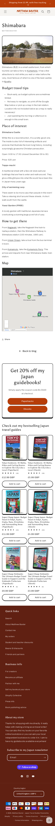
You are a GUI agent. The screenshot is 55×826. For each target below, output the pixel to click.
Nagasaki (12, 227)
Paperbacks (27, 401)
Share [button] (7, 339)
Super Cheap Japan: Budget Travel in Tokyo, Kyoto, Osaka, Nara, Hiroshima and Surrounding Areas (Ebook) (40, 522)
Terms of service (32, 816)
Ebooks (28, 409)
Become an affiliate (14, 677)
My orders (9, 636)
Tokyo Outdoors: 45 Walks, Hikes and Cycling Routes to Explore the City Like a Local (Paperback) (14, 466)
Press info (9, 701)
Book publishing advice (15, 707)
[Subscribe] (45, 757)
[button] (5, 12)
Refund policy (45, 816)
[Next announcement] (50, 4)
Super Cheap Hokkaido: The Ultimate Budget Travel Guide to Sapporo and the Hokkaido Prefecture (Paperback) (14, 579)
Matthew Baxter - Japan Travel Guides (26, 813)
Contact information (22, 820)
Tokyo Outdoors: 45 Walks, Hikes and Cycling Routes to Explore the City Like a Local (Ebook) (40, 466)
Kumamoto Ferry (35, 249)
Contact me (10, 630)
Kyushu (7, 81)
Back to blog (29, 351)
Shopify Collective (13, 695)
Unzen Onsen (14, 240)
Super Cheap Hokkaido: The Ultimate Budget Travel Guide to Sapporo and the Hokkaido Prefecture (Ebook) (40, 579)
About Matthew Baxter (15, 624)
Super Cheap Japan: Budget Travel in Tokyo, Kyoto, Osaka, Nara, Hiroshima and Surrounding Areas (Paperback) (14, 522)
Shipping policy (37, 820)
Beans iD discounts (14, 648)
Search (8, 618)
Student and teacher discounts (19, 642)
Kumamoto (32, 71)
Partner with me (12, 684)
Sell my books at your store (17, 689)
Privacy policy (18, 816)
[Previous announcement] (5, 4)
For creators (11, 671)
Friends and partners (14, 654)
